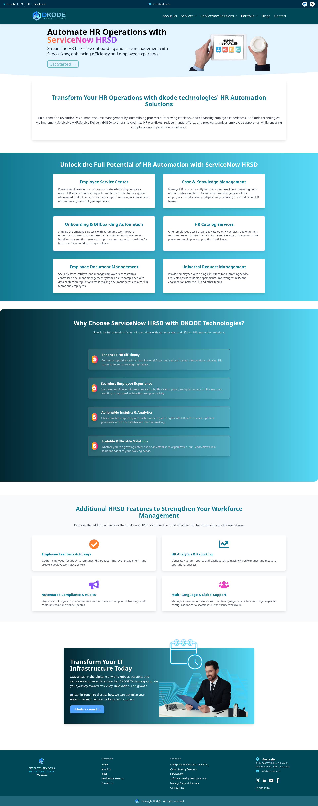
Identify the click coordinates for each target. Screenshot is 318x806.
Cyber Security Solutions (183, 769)
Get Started (63, 64)
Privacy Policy (263, 787)
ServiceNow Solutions (217, 16)
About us (106, 769)
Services (187, 16)
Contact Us (107, 783)
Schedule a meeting (87, 709)
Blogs (266, 16)
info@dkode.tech (161, 4)
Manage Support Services (184, 783)
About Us (170, 16)
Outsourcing (177, 787)
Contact (280, 16)
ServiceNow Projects (112, 778)
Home (104, 764)
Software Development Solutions (188, 778)
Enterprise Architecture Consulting (189, 764)
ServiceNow (176, 773)
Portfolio (247, 16)
